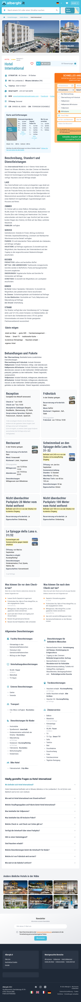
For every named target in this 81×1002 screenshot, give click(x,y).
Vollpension (56, 959)
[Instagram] (40, 987)
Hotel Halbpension (67, 959)
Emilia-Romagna (12, 17)
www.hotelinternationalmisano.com (26, 96)
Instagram (53, 96)
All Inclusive (48, 959)
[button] (59, 3)
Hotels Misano (24, 17)
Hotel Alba (34, 886)
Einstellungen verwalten (71, 994)
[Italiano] (31, 992)
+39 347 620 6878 (26, 91)
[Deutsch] (49, 992)
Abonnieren (40, 938)
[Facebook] (36, 987)
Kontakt (7, 965)
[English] (37, 992)
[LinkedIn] (45, 987)
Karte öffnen (68, 10)
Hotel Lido (9, 901)
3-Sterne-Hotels (60, 962)
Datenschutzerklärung (44, 932)
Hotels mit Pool (70, 962)
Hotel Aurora (60, 886)
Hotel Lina (9, 886)
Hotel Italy (59, 901)
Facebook (44, 96)
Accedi (74, 3)
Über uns (7, 959)
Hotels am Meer (49, 962)
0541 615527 (21, 86)
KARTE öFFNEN (10, 129)
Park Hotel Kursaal (38, 901)
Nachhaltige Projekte (11, 962)
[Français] (43, 992)
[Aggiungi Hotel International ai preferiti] (32, 63)
